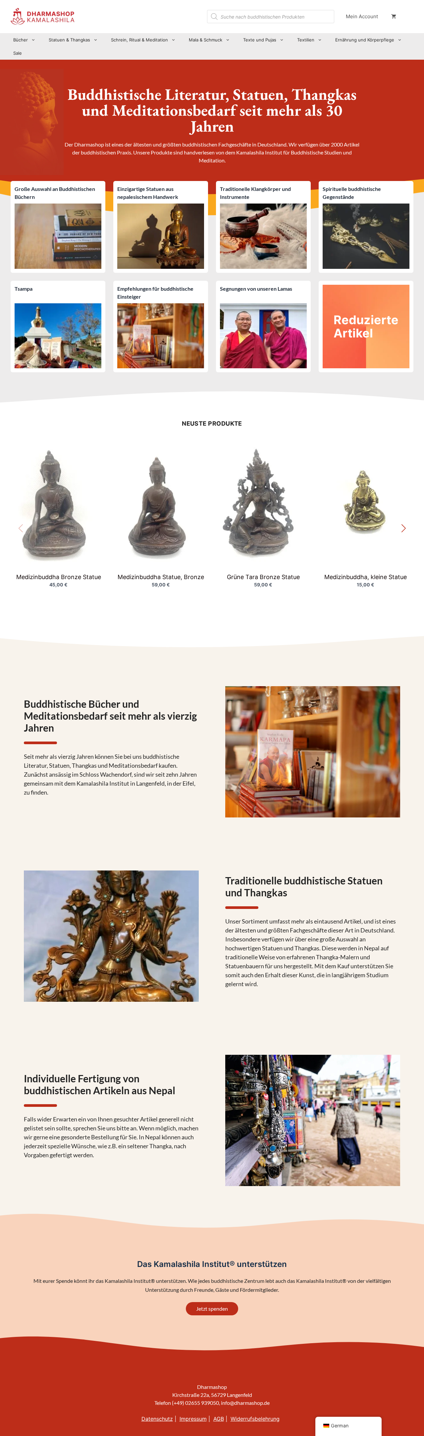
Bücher (20, 39)
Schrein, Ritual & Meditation (139, 39)
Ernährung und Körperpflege (364, 39)
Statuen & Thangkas (69, 39)
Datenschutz (157, 1418)
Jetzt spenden (212, 1308)
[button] (403, 528)
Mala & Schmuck (205, 39)
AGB (218, 1418)
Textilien (305, 39)
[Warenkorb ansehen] (394, 17)
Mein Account (362, 16)
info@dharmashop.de (245, 1403)
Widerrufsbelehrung (255, 1418)
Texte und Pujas (259, 39)
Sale (17, 53)
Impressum (193, 1418)
